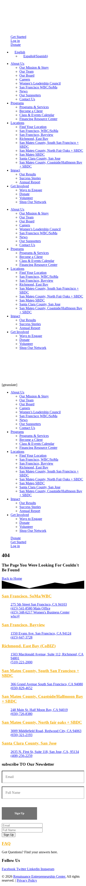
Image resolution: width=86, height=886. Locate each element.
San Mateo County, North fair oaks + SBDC (42, 722)
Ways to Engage (30, 190)
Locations (17, 123)
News (23, 91)
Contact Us (27, 99)
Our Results (27, 174)
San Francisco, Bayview (36, 135)
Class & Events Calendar (36, 115)
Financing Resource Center (38, 119)
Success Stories (30, 178)
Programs (17, 103)
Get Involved (20, 186)
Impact (15, 170)
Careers (24, 79)
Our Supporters (30, 95)
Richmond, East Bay (33, 139)
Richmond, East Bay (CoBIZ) (29, 646)
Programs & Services (34, 107)
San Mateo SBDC (32, 154)
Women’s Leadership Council (40, 83)
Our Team (26, 71)
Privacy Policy (27, 880)
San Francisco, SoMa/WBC (27, 596)
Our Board (26, 75)
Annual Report (29, 182)
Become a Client (31, 111)
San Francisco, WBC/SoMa (38, 131)
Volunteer (26, 198)
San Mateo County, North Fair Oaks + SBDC (51, 150)
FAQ (6, 843)
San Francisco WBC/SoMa (38, 87)
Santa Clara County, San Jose (39, 158)
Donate (24, 194)
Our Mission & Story (34, 67)
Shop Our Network (32, 202)
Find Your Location (33, 127)
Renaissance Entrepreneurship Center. (39, 876)
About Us (17, 63)
